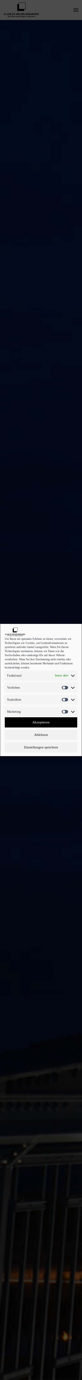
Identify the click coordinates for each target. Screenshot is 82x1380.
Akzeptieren (41, 722)
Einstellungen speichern (41, 747)
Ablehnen (41, 735)
